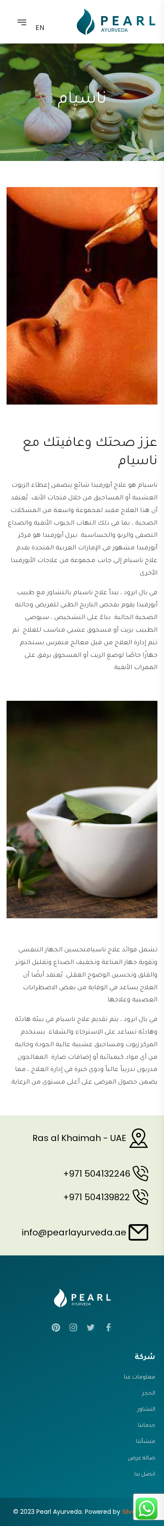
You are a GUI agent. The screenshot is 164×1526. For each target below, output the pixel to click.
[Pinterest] (56, 1327)
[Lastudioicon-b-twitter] (91, 1327)
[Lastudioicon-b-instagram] (73, 1327)
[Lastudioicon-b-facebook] (108, 1327)
